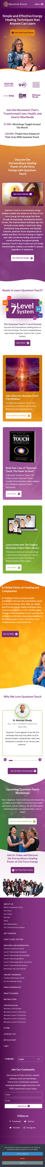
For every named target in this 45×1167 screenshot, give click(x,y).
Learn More (20, 343)
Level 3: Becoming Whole (14, 959)
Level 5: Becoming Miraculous (16, 965)
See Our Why (8, 634)
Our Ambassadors (11, 924)
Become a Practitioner (13, 1008)
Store (7, 1028)
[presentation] (5, 759)
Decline (22, 1158)
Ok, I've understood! (22, 1154)
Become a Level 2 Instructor (15, 1015)
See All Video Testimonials (22, 771)
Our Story (8, 911)
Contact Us (10, 1034)
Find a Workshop (12, 987)
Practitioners (11, 993)
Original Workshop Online (14, 978)
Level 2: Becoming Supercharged (17, 955)
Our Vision (8, 914)
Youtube (16, 1128)
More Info (22, 1163)
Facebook (16, 1121)
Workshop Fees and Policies (15, 969)
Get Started (10, 933)
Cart (6, 1046)
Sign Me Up (22, 1106)
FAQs (6, 921)
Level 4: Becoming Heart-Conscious (18, 962)
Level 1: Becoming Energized (15, 952)
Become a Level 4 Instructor (15, 1022)
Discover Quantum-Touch (14, 948)
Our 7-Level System (13, 939)
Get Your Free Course (24, 32)
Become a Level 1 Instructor (15, 1012)
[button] (10, 760)
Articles (7, 917)
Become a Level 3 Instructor (15, 1019)
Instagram (31, 1128)
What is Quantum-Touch (13, 907)
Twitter (31, 1121)
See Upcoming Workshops (21, 821)
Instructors (10, 999)
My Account (10, 1040)
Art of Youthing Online (13, 981)
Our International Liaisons (14, 927)
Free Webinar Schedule (16, 415)
